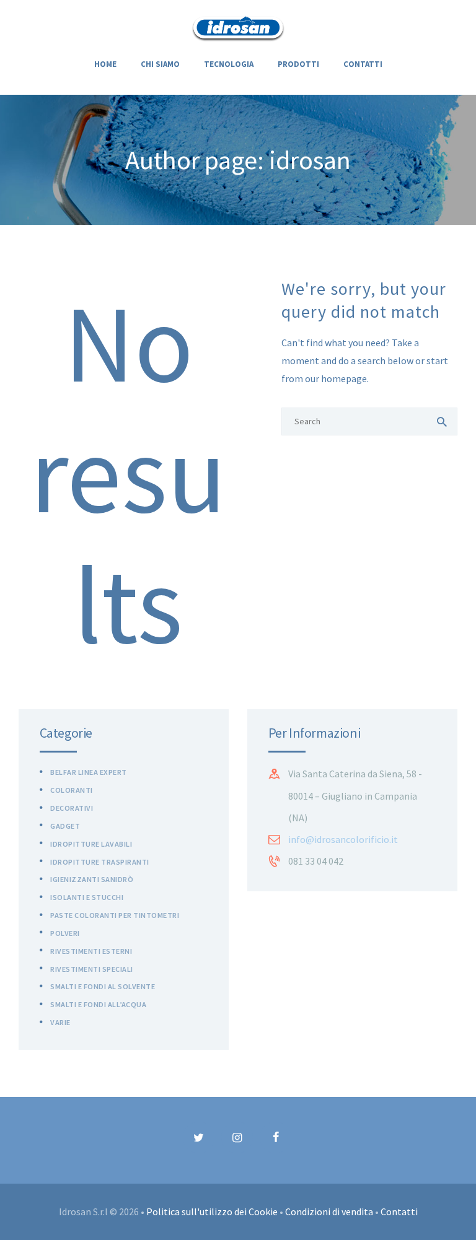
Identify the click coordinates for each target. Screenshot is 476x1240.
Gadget (65, 826)
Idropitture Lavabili (91, 844)
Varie (60, 1022)
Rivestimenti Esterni (91, 951)
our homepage (336, 378)
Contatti (399, 1211)
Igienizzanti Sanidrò (91, 879)
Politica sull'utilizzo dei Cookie (212, 1211)
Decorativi (71, 808)
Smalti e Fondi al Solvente (102, 986)
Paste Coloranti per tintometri (114, 915)
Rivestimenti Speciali (91, 969)
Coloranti (71, 790)
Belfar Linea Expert (88, 772)
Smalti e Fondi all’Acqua (98, 1004)
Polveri (65, 933)
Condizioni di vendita (329, 1211)
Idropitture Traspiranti (99, 862)
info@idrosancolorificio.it (343, 839)
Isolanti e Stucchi (86, 897)
